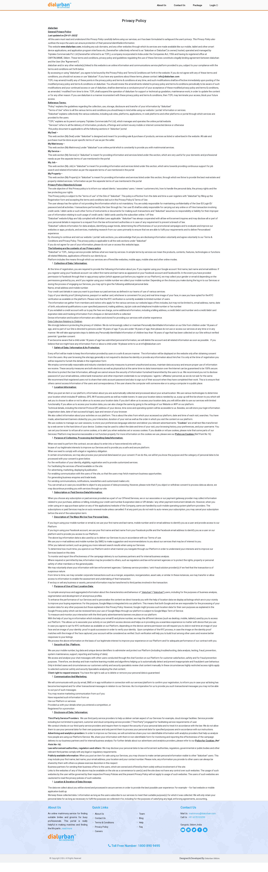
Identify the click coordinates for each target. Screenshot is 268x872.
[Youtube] (183, 829)
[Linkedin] (188, 829)
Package (197, 5)
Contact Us (179, 5)
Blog (141, 818)
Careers (99, 831)
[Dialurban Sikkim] (67, 837)
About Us (161, 5)
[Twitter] (194, 829)
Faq (141, 827)
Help (141, 822)
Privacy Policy (101, 827)
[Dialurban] (59, 5)
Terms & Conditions (104, 822)
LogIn (213, 5)
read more (67, 828)
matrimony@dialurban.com (202, 813)
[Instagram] (205, 829)
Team (142, 814)
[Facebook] (199, 829)
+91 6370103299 (196, 817)
